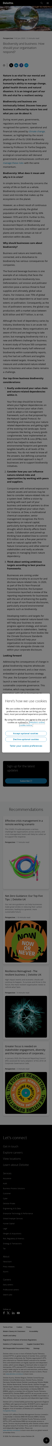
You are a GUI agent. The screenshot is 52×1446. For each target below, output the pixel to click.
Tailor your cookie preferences (26, 745)
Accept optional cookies (26, 733)
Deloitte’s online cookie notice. (32, 724)
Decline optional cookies (26, 739)
